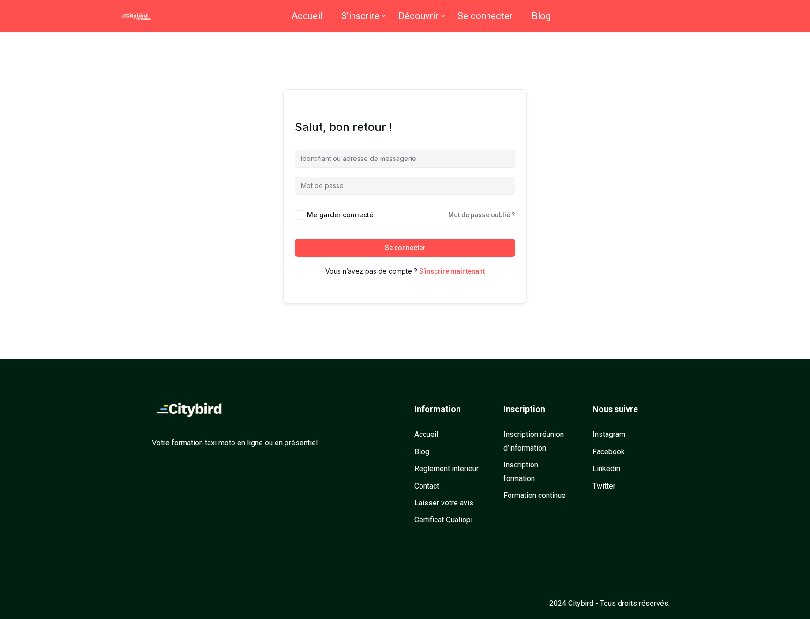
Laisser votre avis (443, 502)
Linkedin (606, 468)
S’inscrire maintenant (452, 271)
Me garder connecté (340, 215)
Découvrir (418, 16)
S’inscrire (360, 16)
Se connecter (485, 16)
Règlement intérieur (446, 468)
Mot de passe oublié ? (481, 215)
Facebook (608, 451)
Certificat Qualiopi (443, 519)
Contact (426, 485)
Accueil (307, 16)
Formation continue (534, 495)
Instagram (608, 434)
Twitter (603, 485)
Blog (541, 16)
